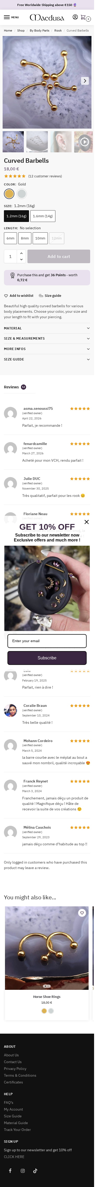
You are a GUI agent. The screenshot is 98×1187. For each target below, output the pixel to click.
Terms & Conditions (20, 1075)
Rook (58, 30)
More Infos (15, 349)
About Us (11, 1055)
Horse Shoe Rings (46, 997)
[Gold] (9, 194)
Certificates (13, 1082)
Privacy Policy (15, 1068)
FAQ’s (8, 1102)
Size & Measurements (24, 338)
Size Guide (14, 359)
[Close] (86, 522)
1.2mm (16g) (16, 216)
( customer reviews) (45, 176)
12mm (57, 238)
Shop (21, 30)
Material (13, 328)
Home (8, 30)
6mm (10, 238)
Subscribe (47, 658)
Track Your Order (17, 1129)
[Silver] (21, 194)
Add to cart (59, 256)
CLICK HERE (14, 1156)
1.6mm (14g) (43, 216)
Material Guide (16, 1122)
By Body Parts (39, 30)
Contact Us (13, 1061)
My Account (13, 1109)
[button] (84, 17)
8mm (25, 238)
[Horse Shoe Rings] (47, 948)
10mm (40, 238)
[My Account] (75, 17)
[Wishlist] (82, 913)
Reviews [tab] (14, 386)
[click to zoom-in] (49, 82)
